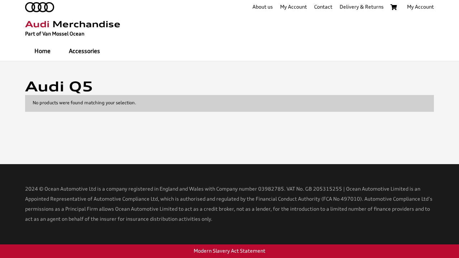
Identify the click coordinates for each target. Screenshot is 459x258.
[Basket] (393, 7)
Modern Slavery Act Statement (229, 251)
